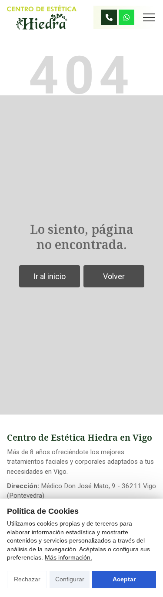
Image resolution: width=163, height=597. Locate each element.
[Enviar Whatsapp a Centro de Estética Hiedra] (126, 17)
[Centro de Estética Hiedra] (42, 17)
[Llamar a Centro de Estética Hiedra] (109, 17)
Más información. (68, 557)
